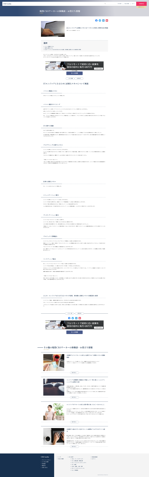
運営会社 (44, 465)
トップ (59, 457)
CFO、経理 (74, 464)
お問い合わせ (44, 467)
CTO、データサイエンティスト (78, 468)
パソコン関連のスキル (49, 46)
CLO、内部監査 (75, 470)
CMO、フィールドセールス (77, 458)
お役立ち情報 (126, 3)
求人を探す (120, 3)
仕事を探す (79, 78)
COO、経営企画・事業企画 (77, 460)
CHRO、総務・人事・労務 (77, 466)
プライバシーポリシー (46, 460)
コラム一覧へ (70, 313)
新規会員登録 (94, 457)
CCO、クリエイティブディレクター (79, 462)
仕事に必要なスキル (49, 48)
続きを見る (74, 372)
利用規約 (44, 463)
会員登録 (141, 3)
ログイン (133, 3)
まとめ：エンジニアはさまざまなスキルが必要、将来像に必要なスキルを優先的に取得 (63, 49)
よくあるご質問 (45, 461)
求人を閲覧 (74, 73)
